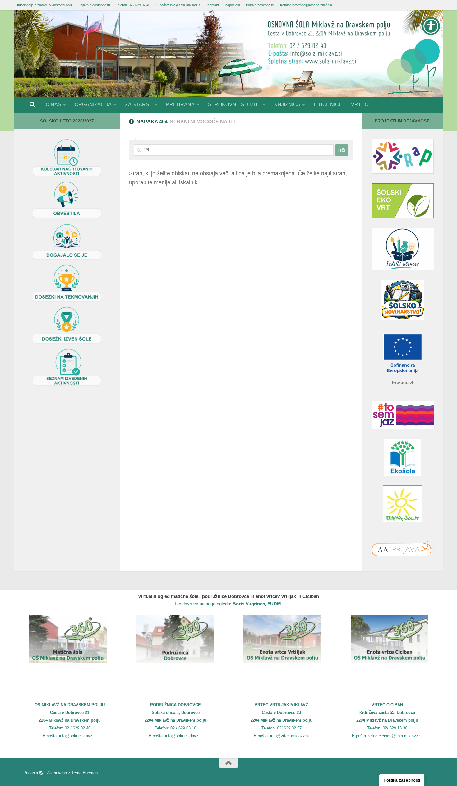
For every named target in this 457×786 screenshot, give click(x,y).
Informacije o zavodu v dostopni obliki (45, 5)
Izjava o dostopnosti (95, 5)
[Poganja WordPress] (41, 773)
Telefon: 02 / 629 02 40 (133, 5)
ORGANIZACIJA (93, 104)
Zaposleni (232, 5)
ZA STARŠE (139, 104)
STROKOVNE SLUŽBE (234, 104)
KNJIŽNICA (287, 104)
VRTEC (359, 104)
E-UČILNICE (328, 104)
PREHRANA (180, 104)
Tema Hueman (85, 772)
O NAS (53, 104)
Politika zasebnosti (260, 5)
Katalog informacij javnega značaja (306, 5)
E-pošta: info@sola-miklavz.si (178, 5)
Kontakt (213, 5)
